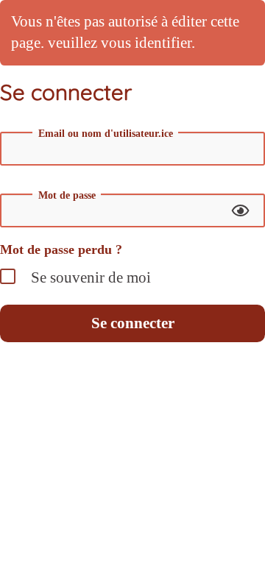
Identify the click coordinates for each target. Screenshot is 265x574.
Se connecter (132, 323)
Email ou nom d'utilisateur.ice (105, 134)
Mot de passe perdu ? (61, 249)
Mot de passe (67, 196)
